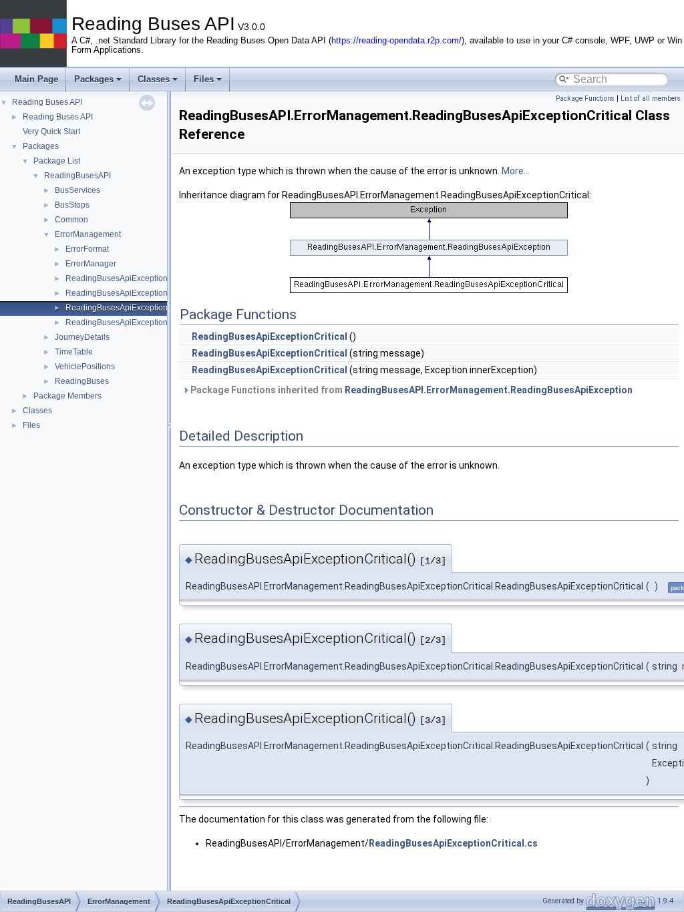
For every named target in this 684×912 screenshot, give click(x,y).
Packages (94, 79)
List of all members (651, 98)
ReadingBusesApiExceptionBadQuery (134, 293)
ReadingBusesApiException (116, 278)
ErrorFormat (87, 249)
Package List (56, 161)
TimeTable (74, 352)
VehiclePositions (85, 366)
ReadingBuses (82, 381)
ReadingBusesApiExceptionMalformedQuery (146, 322)
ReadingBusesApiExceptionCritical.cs (453, 843)
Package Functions (585, 98)
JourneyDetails (82, 337)
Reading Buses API (47, 102)
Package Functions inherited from (410, 390)
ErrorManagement (88, 234)
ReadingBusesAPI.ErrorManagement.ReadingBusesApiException (489, 390)
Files (204, 79)
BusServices (77, 190)
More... (516, 171)
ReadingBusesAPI (77, 175)
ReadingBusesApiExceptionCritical (129, 307)
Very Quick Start (51, 131)
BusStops (72, 205)
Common (71, 219)
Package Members (67, 396)
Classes (154, 79)
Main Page (36, 79)
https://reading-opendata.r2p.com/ (396, 40)
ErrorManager (90, 263)
